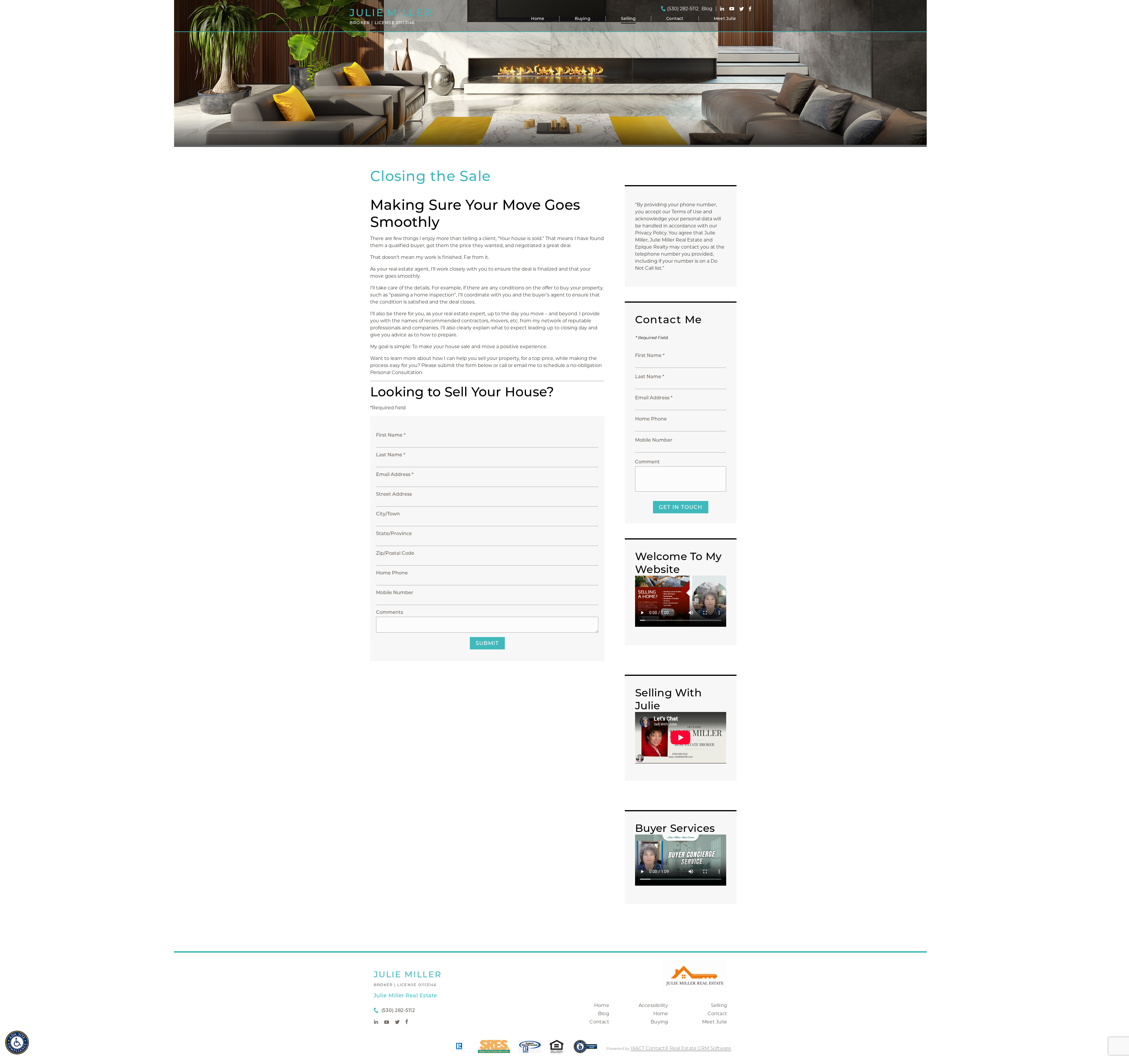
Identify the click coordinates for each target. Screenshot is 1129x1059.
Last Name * (390, 455)
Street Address (394, 494)
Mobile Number (394, 592)
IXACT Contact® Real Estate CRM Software (681, 1048)
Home (537, 18)
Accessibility (653, 1005)
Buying (582, 18)
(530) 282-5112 (683, 8)
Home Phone (392, 573)
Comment (647, 462)
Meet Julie (725, 18)
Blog (603, 1013)
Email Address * (394, 474)
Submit (487, 643)
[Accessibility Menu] (17, 1042)
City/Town (388, 514)
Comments (389, 612)
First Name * (390, 435)
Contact (674, 18)
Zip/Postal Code (395, 553)
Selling (628, 18)
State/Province (394, 533)
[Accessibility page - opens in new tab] (585, 1049)
